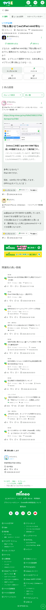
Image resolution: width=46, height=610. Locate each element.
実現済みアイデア (9, 546)
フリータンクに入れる (32, 526)
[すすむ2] (4, 103)
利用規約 (37, 498)
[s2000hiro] (4, 37)
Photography (30, 567)
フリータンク (30, 523)
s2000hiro (12, 36)
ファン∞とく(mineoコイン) (33, 584)
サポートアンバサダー (35, 16)
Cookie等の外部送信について (31, 502)
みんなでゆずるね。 (31, 542)
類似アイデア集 (8, 544)
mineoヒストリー (32, 571)
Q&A (7, 10)
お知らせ (29, 602)
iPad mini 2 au (22, 30)
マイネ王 (6, 564)
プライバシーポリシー (11, 502)
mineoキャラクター (9, 567)
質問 (5, 16)
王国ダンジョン (31, 559)
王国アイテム (29, 591)
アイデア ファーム (10, 541)
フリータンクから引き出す (33, 529)
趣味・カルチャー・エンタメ (12, 537)
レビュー (29, 549)
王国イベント (29, 594)
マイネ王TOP (8, 523)
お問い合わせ (27, 498)
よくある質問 (18, 16)
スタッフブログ (9, 551)
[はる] (4, 200)
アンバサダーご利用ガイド (11, 584)
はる (10, 199)
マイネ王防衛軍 (31, 563)
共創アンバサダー (9, 582)
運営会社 (23, 506)
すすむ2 (10, 102)
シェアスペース (31, 536)
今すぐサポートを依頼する (11, 579)
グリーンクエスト (10, 597)
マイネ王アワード (32, 575)
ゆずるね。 (30, 540)
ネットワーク (7, 561)
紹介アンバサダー (9, 574)
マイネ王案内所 (9, 593)
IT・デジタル (7, 534)
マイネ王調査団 (9, 589)
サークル (7, 555)
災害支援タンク (30, 531)
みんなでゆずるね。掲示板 (33, 545)
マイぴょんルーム (32, 598)
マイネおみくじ (30, 588)
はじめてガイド (10, 498)
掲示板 (6, 531)
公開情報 (7, 559)
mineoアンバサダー (11, 571)
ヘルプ (19, 498)
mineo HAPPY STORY (33, 579)
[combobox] (12, 95)
